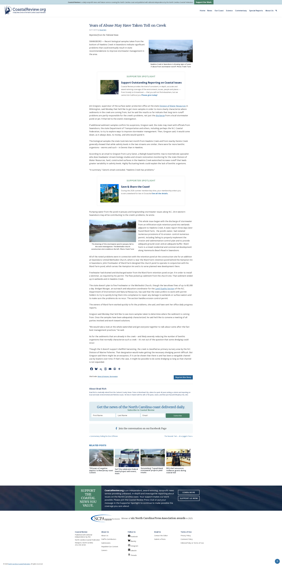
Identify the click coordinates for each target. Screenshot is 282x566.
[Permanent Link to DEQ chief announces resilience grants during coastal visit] (178, 457)
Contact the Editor (161, 535)
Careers (104, 550)
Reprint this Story (183, 377)
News (209, 10)
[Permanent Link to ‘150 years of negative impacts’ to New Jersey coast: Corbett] (101, 457)
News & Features (103, 376)
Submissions (105, 543)
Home (202, 10)
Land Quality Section (164, 288)
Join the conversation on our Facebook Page (142, 428)
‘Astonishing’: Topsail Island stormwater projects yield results (152, 470)
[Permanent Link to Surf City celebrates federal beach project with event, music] (127, 458)
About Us (269, 10)
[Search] (276, 11)
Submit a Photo (159, 539)
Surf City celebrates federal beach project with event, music (126, 471)
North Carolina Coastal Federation (87, 540)
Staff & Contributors (108, 539)
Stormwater (114, 376)
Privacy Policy (186, 535)
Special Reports (256, 10)
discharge (160, 115)
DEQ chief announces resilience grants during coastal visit (176, 470)
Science (229, 10)
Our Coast (219, 10)
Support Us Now (189, 498)
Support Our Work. (204, 2)
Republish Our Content (109, 546)
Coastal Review (74, 2)
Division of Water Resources (173, 106)
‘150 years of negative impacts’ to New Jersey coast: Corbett (101, 470)
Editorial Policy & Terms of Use (192, 543)
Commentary (241, 10)
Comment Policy (187, 539)
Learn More (188, 492)
